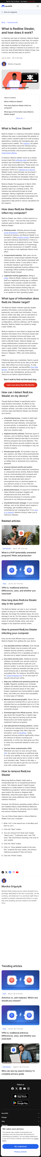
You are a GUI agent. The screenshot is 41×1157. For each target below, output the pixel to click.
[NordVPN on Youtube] (17, 872)
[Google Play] (20, 1102)
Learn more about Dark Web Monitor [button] (20, 385)
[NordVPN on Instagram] (13, 872)
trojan (6, 278)
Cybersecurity (12, 22)
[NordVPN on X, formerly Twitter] (6, 872)
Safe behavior (7, 548)
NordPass (22, 733)
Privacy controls (20, 1152)
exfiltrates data (20, 160)
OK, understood (20, 1146)
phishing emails (23, 237)
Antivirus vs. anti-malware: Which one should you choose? (20, 999)
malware (26, 143)
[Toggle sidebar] (37, 6)
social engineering (11, 233)
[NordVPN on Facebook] (10, 872)
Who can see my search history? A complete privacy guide (18, 1072)
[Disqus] (20, 935)
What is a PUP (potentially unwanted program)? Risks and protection (19, 554)
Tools (4, 583)
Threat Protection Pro (14, 676)
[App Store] (20, 1096)
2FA (5, 753)
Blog (3, 22)
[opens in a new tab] (12, 1088)
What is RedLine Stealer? (13, 101)
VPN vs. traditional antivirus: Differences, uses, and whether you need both (19, 591)
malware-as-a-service (27, 170)
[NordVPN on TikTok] (3, 872)
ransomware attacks (9, 153)
